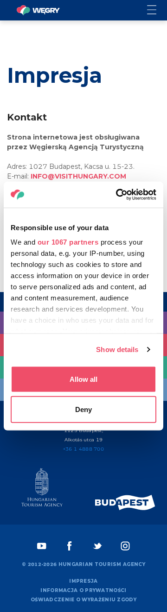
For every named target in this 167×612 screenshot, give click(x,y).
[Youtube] (41, 546)
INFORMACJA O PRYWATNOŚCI (83, 590)
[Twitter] (97, 546)
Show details (117, 349)
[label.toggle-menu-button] (157, 10)
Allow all (83, 379)
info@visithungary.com (78, 176)
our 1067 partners (68, 242)
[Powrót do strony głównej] (38, 10)
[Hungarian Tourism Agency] (42, 489)
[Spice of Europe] (125, 502)
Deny (83, 409)
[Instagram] (125, 546)
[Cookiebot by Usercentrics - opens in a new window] (117, 195)
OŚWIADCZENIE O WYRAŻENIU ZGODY (83, 600)
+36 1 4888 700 (83, 449)
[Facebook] (69, 546)
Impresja (83, 581)
